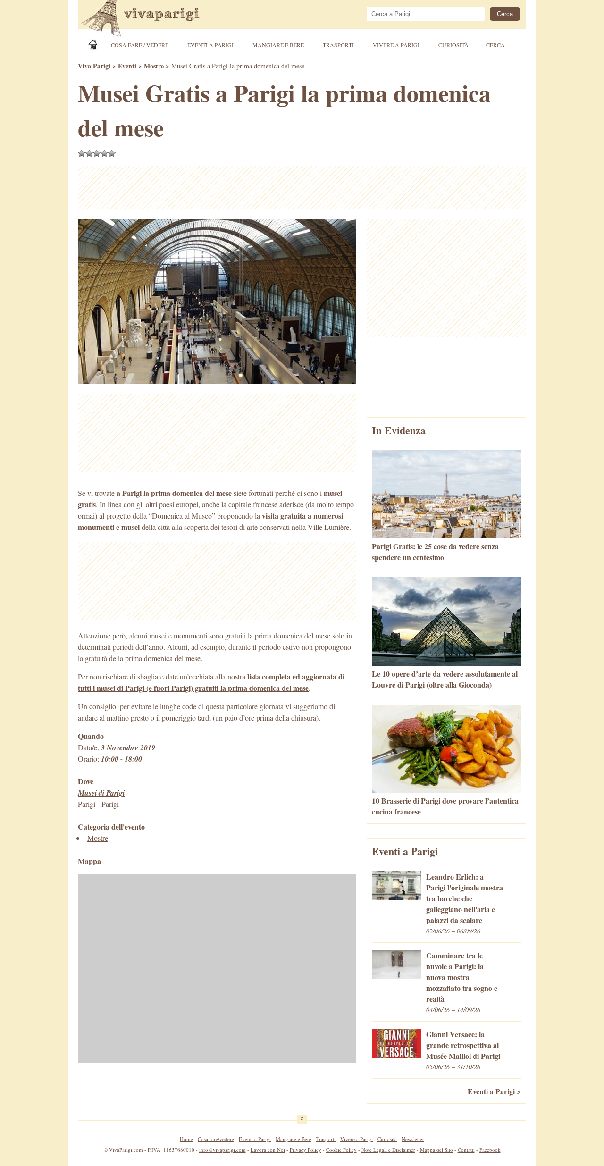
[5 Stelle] (112, 153)
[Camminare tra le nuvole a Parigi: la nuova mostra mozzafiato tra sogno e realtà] (396, 976)
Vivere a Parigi (396, 45)
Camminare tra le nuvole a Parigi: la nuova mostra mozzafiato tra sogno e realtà (461, 977)
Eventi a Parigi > (494, 1091)
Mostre (97, 838)
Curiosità (453, 45)
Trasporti (338, 45)
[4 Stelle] (104, 153)
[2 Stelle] (89, 153)
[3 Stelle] (97, 153)
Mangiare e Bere (278, 45)
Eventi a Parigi (210, 45)
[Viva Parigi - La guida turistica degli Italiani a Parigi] (148, 19)
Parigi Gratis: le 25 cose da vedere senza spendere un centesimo (435, 551)
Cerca (495, 45)
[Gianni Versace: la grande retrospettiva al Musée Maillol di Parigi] (396, 1054)
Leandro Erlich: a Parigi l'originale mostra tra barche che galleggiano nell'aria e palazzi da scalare (464, 898)
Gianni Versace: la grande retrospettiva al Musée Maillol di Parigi (463, 1045)
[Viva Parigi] (94, 44)
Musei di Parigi (101, 793)
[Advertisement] (302, 187)
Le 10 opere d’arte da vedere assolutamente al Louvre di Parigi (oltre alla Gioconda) (445, 679)
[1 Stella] (81, 153)
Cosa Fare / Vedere (139, 45)
